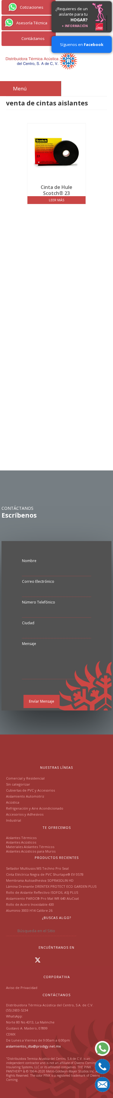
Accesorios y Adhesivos (24, 814)
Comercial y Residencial (25, 778)
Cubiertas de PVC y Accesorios (30, 790)
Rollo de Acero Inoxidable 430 (30, 904)
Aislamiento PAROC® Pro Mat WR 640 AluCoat (42, 898)
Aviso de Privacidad (21, 987)
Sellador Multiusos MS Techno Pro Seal (37, 868)
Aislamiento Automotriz (25, 796)
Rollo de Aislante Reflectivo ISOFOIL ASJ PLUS (42, 892)
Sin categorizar (18, 784)
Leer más (56, 200)
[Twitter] (37, 960)
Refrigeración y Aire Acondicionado (34, 808)
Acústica (12, 802)
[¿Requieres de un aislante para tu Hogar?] (100, 16)
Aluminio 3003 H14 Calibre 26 (29, 910)
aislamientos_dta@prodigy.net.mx (33, 1046)
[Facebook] (11, 960)
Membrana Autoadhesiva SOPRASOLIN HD (40, 880)
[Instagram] (20, 960)
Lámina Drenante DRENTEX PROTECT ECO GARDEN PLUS (51, 886)
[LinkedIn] (28, 960)
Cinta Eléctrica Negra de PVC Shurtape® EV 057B (44, 874)
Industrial (13, 820)
